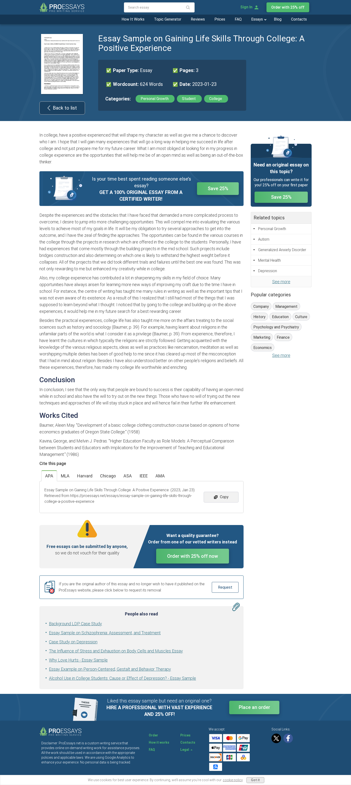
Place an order (254, 707)
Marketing (261, 337)
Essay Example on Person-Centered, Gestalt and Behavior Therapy (110, 669)
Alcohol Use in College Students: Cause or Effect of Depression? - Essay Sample (122, 678)
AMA (160, 475)
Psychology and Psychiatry (276, 327)
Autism (263, 239)
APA (49, 475)
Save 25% (218, 188)
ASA (127, 475)
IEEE (143, 475)
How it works (159, 742)
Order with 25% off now (192, 556)
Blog (278, 19)
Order (153, 735)
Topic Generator (167, 19)
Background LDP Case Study (75, 623)
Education (280, 317)
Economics (262, 347)
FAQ (238, 19)
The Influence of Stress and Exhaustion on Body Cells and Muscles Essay (116, 650)
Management (286, 306)
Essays (257, 19)
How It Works (133, 19)
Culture (301, 317)
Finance (283, 337)
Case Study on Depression (73, 641)
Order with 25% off (287, 7)
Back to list (65, 108)
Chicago (108, 475)
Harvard (84, 475)
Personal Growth (155, 98)
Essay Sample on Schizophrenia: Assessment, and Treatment (105, 632)
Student (189, 98)
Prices (219, 19)
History (259, 317)
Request (225, 587)
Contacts (299, 19)
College (216, 98)
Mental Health (269, 260)
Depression (267, 271)
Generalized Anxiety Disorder (282, 250)
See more (281, 281)
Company (261, 306)
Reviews (198, 19)
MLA (65, 475)
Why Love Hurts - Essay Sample (78, 660)
